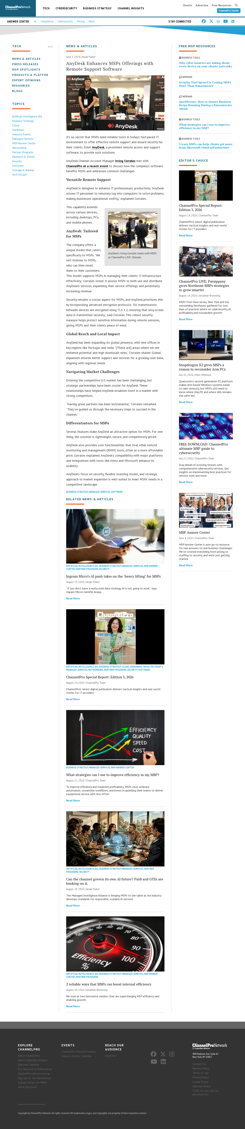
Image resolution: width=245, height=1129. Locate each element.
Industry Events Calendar (77, 1056)
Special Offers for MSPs (32, 1082)
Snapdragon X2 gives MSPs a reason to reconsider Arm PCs (202, 367)
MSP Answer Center (24, 143)
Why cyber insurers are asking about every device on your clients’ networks (205, 64)
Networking (19, 147)
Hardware (18, 130)
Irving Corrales (125, 161)
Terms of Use (200, 1073)
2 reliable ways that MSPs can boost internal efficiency (108, 984)
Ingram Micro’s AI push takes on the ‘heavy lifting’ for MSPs (113, 576)
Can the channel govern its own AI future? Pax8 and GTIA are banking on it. (114, 881)
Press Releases (25, 64)
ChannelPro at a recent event (87, 166)
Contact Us (199, 1064)
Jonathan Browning (96, 990)
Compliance (47, 21)
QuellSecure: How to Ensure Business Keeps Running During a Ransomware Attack (205, 105)
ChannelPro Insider (229, 10)
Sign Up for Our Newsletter (34, 1078)
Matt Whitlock (203, 375)
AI (35, 21)
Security (17, 161)
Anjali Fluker (89, 57)
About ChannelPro (29, 1055)
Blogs (17, 91)
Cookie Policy (200, 1082)
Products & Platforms (32, 75)
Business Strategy (97, 8)
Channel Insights (131, 8)
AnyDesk (98, 147)
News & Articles (26, 58)
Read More (73, 598)
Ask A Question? (27, 1087)
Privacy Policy (200, 1077)
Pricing (80, 21)
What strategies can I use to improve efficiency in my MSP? (112, 774)
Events (187, 5)
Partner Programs (22, 152)
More (92, 21)
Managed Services (23, 138)
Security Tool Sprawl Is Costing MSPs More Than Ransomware (205, 84)
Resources (21, 85)
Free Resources (221, 5)
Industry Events (21, 134)
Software (18, 165)
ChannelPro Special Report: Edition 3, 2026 (99, 677)
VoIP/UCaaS (19, 174)
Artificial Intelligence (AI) (27, 116)
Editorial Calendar (28, 1064)
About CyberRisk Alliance (32, 1060)
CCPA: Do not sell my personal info (205, 1092)
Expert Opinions (26, 80)
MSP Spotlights (26, 69)
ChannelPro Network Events (79, 1051)
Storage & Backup (23, 170)
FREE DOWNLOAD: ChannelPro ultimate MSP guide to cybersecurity (203, 448)
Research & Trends (23, 156)
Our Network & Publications (35, 1069)
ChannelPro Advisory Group (34, 1073)
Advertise (202, 5)
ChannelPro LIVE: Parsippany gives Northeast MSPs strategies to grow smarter (204, 285)
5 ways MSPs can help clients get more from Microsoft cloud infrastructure (205, 145)
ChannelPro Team (95, 682)
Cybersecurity (66, 8)
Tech (46, 8)
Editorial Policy (201, 1086)
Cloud (15, 125)
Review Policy (200, 1068)
